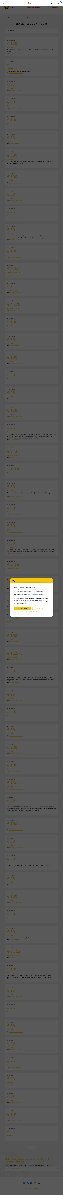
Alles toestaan (22, 608)
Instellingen (41, 608)
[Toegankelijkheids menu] (61, 2)
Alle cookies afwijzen (31, 612)
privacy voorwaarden (33, 594)
